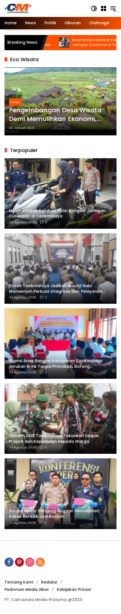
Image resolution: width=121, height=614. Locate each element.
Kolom (15, 102)
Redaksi (49, 582)
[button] (94, 8)
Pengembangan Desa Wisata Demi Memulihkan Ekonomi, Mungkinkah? (55, 115)
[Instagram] (29, 562)
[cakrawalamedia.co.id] (45, 8)
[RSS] (40, 562)
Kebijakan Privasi (74, 589)
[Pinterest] (19, 562)
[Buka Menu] (103, 8)
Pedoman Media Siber (27, 589)
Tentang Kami (19, 582)
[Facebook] (9, 562)
